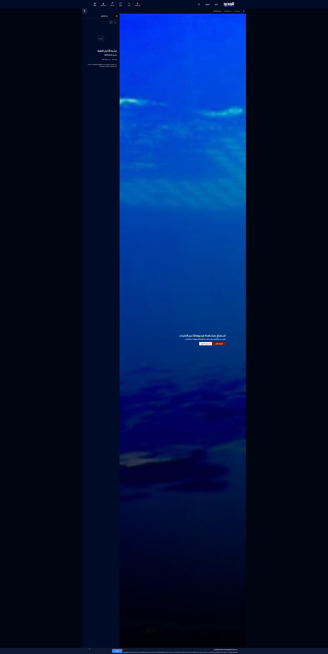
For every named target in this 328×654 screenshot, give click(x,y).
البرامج (207, 4)
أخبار (216, 4)
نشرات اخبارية (237, 11)
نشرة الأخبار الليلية (227, 11)
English (94, 5)
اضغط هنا (125, 652)
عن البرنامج (104, 16)
